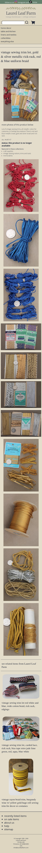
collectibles (5, 38)
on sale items (11, 819)
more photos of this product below (17, 124)
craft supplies (8, 151)
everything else (7, 41)
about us (9, 822)
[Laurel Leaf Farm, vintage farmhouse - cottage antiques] (21, 12)
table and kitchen (8, 31)
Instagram (21, 2)
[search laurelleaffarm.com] (27, 22)
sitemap (8, 829)
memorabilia (7, 156)
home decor (6, 28)
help (6, 826)
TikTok (34, 2)
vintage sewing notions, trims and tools (17, 153)
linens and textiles (8, 35)
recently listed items (15, 816)
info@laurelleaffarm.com (20, 848)
